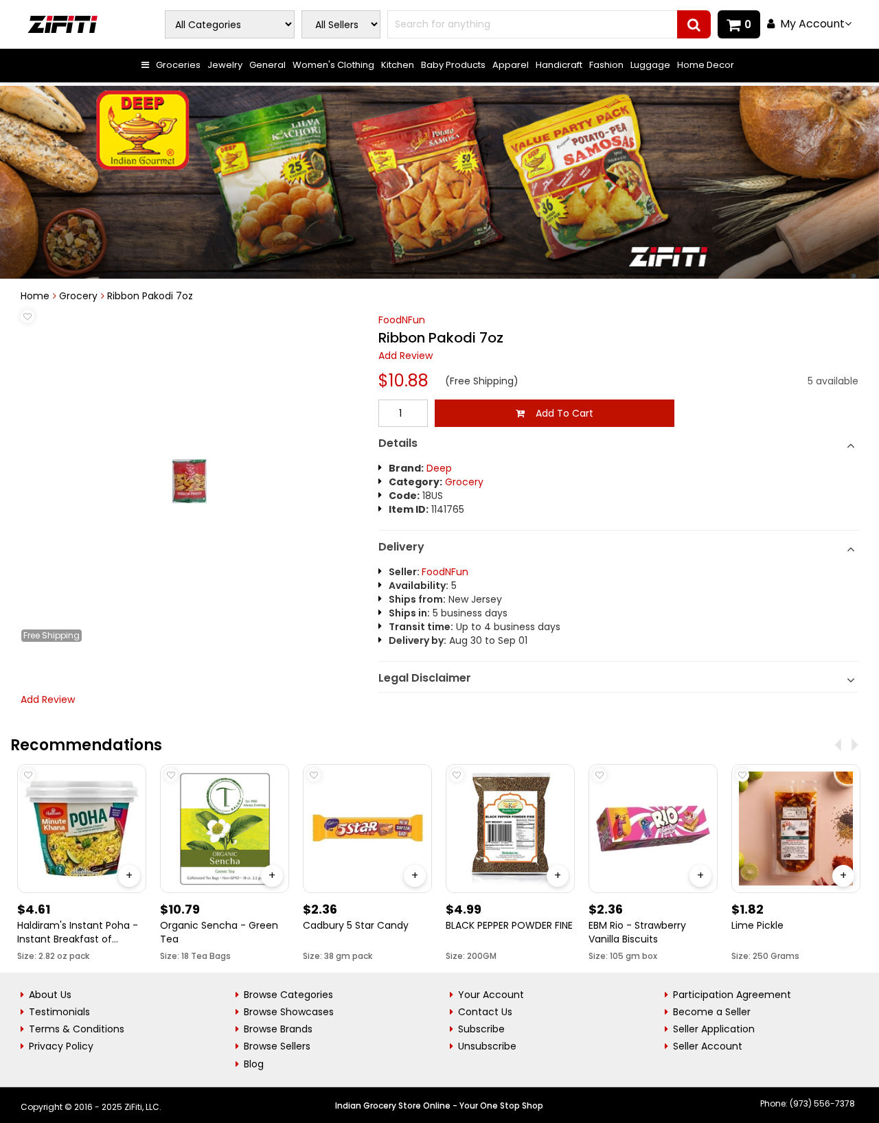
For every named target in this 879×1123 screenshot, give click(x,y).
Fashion (606, 64)
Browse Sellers (277, 1046)
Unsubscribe (487, 1046)
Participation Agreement (732, 995)
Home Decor (705, 64)
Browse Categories (288, 995)
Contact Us (485, 1012)
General (267, 64)
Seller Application (714, 1029)
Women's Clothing (333, 64)
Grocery (78, 296)
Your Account (491, 995)
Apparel (510, 64)
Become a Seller (712, 1012)
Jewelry (224, 64)
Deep (439, 468)
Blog (254, 1064)
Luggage (650, 64)
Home (35, 296)
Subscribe (481, 1029)
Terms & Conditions (76, 1029)
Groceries (178, 64)
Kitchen (397, 64)
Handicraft (559, 64)
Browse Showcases (289, 1012)
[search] (694, 24)
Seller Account (707, 1046)
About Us (50, 995)
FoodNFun (401, 320)
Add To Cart (559, 413)
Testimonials (59, 1012)
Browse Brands (278, 1029)
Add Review (405, 355)
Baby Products (453, 64)
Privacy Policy (61, 1046)
